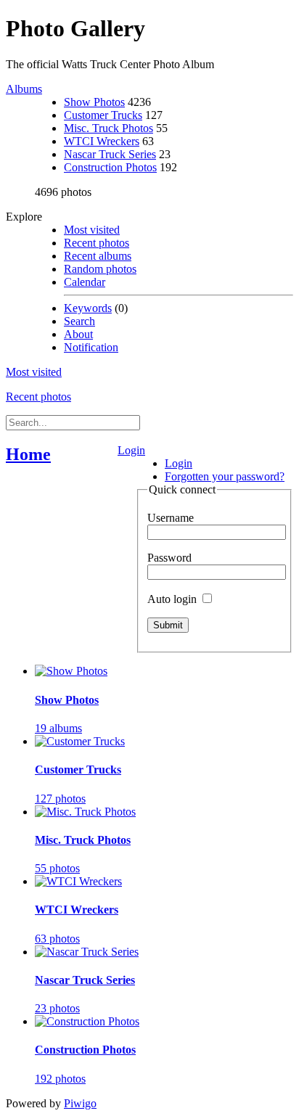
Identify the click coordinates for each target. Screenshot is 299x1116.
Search (79, 321)
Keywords (88, 308)
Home (28, 454)
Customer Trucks (103, 115)
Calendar (84, 282)
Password (169, 557)
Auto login (173, 599)
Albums (24, 89)
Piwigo (80, 1103)
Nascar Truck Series (110, 154)
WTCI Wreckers (101, 141)
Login (131, 450)
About (78, 334)
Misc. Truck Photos (108, 128)
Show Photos (94, 102)
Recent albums (97, 256)
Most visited (92, 229)
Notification (91, 347)
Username (170, 518)
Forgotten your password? (224, 476)
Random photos (100, 269)
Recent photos (96, 243)
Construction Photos (110, 167)
